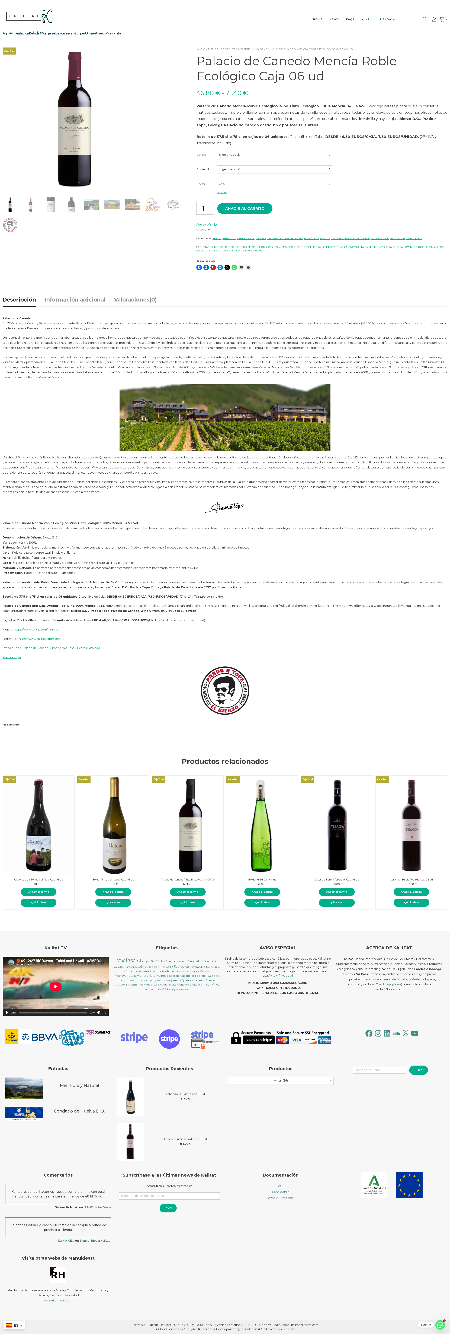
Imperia (144, 971)
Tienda (385, 19)
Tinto (409, 238)
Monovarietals (384, 247)
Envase (201, 184)
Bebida (246, 49)
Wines (259, 250)
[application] (56, 986)
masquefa (194, 971)
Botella (201, 154)
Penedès (133, 980)
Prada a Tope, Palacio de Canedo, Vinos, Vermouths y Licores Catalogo (51, 648)
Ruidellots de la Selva (164, 984)
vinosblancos (151, 989)
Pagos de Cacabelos (430, 247)
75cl (221, 247)
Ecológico (311, 238)
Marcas (325, 238)
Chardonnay (130, 967)
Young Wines (182, 989)
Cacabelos (248, 247)
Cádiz (169, 966)
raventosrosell (132, 985)
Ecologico (295, 247)
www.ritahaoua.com (58, 1300)
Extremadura (197, 966)
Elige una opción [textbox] (230, 154)
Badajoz (145, 962)
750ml (214, 247)
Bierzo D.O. (232, 247)
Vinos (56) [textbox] (279, 1080)
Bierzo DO (229, 238)
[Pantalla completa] (104, 1012)
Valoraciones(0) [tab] (135, 299)
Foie (208, 967)
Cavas (118, 966)
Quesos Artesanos (193, 980)
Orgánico (337, 238)
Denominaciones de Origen (285, 238)
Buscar (418, 1070)
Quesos (175, 980)
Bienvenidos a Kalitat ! (95, 1240)
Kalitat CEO (66, 1240)
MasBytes (190, 1329)
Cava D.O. (209, 961)
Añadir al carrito (245, 208)
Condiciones (280, 1192)
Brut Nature (180, 961)
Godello (136, 971)
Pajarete (200, 975)
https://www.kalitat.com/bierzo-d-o (43, 639)
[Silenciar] (98, 1012)
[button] (18, 1037)
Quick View (38, 902)
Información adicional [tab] (75, 299)
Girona (128, 971)
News (334, 19)
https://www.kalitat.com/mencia (36, 629)
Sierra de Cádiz (187, 984)
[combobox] (274, 155)
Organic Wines (405, 247)
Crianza (261, 238)
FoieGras (215, 967)
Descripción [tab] (19, 299)
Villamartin (204, 984)
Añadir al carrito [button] (38, 891)
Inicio (200, 49)
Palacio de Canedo (357, 238)
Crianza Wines (277, 247)
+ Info (367, 19)
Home (317, 19)
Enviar (168, 1208)
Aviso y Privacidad (280, 975)
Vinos (259, 49)
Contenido (204, 169)
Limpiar (222, 192)
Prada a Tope (380, 238)
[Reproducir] (7, 1012)
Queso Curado (161, 980)
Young (172, 989)
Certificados (246, 238)
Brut (171, 961)
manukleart (249, 1329)
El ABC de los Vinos (97, 1207)
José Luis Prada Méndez (319, 247)
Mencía (340, 247)
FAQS (350, 19)
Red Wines (247, 250)
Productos (230, 49)
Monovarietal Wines (359, 247)
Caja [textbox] (222, 184)
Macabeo (185, 971)
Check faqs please (388, 984)
